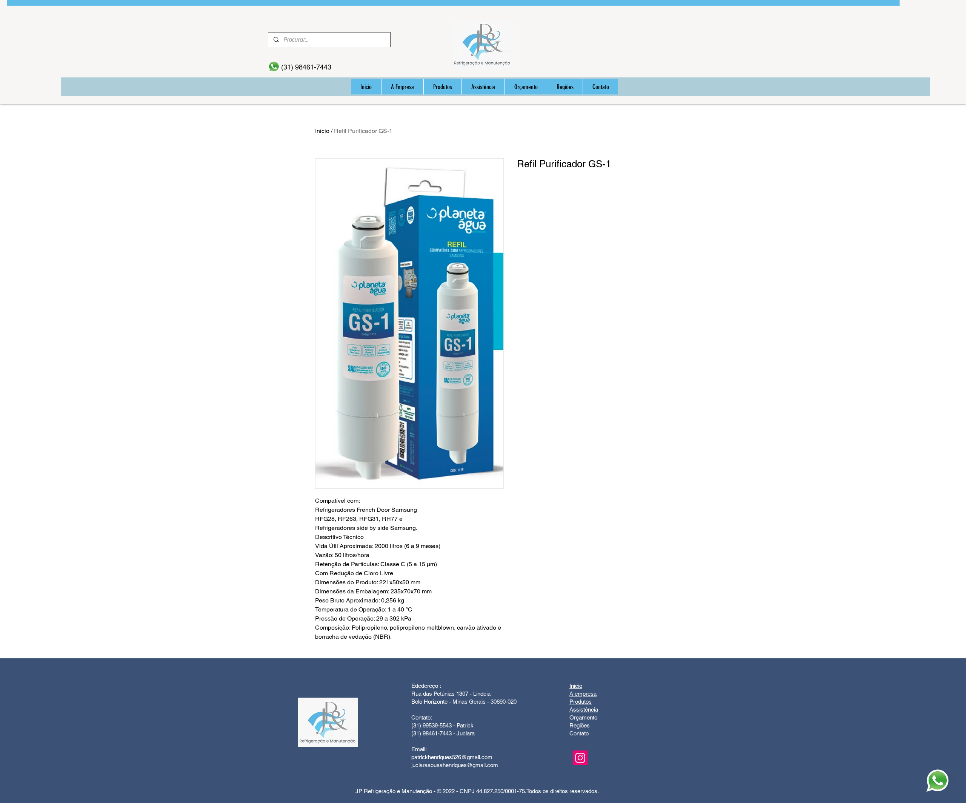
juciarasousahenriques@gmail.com (454, 765)
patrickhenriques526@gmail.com (451, 757)
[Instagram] (580, 757)
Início (322, 130)
